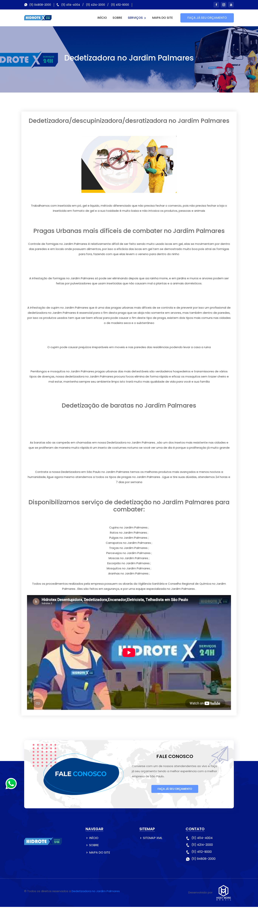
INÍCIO (102, 18)
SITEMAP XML (152, 838)
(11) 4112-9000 (120, 5)
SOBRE (117, 18)
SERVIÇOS (136, 18)
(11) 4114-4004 (70, 5)
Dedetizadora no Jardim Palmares (96, 891)
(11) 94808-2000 (40, 5)
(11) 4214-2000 (95, 5)
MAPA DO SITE (162, 18)
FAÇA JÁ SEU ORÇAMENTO (207, 18)
